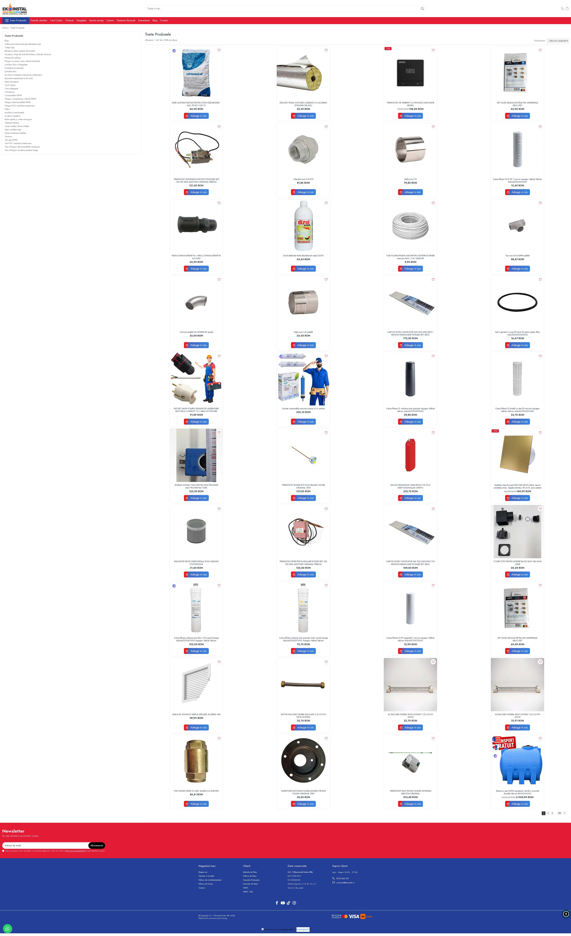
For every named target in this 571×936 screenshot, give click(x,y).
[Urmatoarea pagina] (565, 813)
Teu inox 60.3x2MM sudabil (517, 255)
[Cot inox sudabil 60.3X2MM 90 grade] (196, 302)
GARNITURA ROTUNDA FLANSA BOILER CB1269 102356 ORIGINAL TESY (303, 792)
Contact (164, 20)
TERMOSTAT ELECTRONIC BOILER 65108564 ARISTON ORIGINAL (410, 792)
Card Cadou (56, 20)
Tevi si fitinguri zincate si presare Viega (21, 150)
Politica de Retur (250, 876)
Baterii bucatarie (11, 81)
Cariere (110, 20)
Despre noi (203, 872)
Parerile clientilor (39, 20)
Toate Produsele (18, 20)
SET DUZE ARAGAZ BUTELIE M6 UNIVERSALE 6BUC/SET (517, 104)
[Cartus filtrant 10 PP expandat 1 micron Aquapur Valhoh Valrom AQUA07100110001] (410, 608)
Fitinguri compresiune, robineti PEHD (20, 98)
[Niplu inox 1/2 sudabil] (303, 302)
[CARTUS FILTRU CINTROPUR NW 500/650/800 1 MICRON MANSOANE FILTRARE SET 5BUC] (410, 302)
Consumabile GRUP (13, 95)
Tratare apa (9, 47)
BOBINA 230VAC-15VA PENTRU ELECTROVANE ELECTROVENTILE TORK (196, 486)
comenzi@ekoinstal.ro (345, 882)
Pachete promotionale (14, 68)
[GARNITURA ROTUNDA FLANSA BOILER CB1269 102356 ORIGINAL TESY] (303, 761)
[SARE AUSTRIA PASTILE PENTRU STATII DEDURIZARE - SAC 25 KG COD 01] (196, 73)
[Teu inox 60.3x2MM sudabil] (517, 225)
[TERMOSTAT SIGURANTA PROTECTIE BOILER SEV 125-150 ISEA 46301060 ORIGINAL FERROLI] (196, 149)
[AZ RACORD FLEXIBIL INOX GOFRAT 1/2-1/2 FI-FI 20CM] (517, 684)
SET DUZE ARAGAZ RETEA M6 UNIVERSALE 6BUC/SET (517, 639)
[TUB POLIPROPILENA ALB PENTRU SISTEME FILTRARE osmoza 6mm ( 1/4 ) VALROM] (410, 225)
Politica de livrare (206, 884)
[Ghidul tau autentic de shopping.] (303, 929)
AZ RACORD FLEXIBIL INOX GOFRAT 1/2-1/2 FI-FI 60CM (410, 715)
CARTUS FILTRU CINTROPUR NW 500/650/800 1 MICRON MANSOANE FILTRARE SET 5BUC (410, 333)
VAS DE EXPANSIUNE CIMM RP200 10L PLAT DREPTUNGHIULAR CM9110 (410, 486)
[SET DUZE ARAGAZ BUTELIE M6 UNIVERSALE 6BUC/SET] (517, 73)
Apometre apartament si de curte (19, 78)
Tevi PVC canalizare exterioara (18, 143)
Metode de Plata (250, 872)
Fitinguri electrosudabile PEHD (18, 102)
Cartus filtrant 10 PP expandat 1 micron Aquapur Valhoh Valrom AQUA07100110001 (410, 639)
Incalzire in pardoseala (14, 112)
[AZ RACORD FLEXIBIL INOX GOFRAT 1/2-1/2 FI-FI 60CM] (410, 684)
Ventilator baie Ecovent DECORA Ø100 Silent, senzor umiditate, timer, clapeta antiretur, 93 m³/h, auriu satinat (517, 486)
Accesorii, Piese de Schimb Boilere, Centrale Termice (28, 54)
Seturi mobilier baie (13, 129)
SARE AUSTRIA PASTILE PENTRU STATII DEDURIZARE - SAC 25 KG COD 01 (196, 104)
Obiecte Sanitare (12, 122)
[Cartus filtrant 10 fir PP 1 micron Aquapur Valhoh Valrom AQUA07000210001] (517, 149)
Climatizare (9, 91)
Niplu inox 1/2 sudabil (303, 332)
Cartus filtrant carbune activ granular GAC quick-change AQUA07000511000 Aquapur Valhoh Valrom (303, 639)
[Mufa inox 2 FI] (410, 149)
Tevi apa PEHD (11, 139)
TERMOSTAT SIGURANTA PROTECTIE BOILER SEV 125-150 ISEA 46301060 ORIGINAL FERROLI (196, 180)
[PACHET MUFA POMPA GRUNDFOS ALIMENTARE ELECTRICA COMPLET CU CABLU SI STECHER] (196, 378)
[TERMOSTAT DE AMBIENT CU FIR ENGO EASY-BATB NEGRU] (410, 73)
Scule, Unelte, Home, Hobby (17, 126)
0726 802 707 (342, 878)
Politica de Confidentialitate (75, 851)
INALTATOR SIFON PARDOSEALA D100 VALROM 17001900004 (196, 562)
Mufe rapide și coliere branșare (18, 119)
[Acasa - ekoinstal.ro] (17, 8)
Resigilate (81, 20)
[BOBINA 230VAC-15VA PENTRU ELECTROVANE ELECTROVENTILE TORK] (196, 455)
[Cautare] (422, 8)
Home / (6, 27)
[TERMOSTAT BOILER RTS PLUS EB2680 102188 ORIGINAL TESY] (303, 455)
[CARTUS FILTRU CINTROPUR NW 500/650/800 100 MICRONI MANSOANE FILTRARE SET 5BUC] (410, 531)
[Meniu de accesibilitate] (566, 914)
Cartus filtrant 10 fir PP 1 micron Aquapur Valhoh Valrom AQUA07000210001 (517, 180)
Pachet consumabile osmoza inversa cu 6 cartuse (303, 408)
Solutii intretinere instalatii (15, 133)
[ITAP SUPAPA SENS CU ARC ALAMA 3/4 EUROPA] (196, 761)
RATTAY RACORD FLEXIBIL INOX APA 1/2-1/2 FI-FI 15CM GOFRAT (303, 715)
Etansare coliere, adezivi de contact (20, 50)
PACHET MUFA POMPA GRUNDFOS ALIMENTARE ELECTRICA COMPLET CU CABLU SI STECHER (196, 410)
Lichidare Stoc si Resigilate (16, 64)
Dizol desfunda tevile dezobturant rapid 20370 (303, 255)
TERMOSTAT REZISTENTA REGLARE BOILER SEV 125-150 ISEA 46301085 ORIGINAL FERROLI (303, 562)
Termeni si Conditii (206, 876)
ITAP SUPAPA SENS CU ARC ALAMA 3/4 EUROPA (196, 791)
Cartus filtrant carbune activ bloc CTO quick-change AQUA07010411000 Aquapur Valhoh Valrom (196, 639)
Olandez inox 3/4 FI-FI (303, 179)
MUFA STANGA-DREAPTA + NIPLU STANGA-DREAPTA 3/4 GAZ (196, 257)
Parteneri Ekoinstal (126, 20)
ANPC (245, 888)
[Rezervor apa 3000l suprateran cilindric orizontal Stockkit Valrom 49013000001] (517, 761)
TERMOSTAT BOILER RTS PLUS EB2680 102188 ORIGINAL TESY (303, 486)
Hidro (7, 109)
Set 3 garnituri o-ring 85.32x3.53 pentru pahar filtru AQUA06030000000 (517, 333)
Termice (8, 136)
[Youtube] (282, 903)
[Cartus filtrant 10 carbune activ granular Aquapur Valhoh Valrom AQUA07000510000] (410, 378)
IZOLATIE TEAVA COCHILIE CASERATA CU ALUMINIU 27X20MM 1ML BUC (303, 104)
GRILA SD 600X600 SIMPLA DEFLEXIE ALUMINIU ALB (196, 714)
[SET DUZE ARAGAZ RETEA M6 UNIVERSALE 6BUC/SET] (517, 608)
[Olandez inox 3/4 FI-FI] (303, 149)
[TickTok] (288, 903)
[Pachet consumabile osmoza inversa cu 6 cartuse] (303, 378)
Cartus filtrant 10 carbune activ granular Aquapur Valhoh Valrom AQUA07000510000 (410, 410)
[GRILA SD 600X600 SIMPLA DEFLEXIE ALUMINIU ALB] (196, 684)
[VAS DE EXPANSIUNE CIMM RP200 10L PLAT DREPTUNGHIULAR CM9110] (410, 455)
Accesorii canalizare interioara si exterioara (23, 74)
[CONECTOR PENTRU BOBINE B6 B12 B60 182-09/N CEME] (517, 531)
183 (559, 813)
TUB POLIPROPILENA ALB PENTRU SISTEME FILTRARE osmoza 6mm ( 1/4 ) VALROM (410, 257)
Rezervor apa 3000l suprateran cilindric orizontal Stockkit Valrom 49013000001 (517, 792)
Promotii (70, 20)
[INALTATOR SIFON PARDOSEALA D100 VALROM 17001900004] (196, 531)
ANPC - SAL (248, 891)
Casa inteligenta (11, 88)
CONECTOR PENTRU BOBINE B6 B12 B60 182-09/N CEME (518, 562)
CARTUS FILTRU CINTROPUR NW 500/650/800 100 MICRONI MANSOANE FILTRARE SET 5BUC (410, 562)
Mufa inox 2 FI (410, 179)
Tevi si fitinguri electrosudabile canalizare (22, 146)
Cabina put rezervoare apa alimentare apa (23, 44)
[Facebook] (276, 903)
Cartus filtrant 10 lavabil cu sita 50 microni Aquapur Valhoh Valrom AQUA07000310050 (517, 410)
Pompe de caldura (13, 57)
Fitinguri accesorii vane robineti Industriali (22, 61)
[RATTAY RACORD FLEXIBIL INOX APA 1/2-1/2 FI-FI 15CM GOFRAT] (303, 684)
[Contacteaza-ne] (562, 8)
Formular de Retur (250, 884)
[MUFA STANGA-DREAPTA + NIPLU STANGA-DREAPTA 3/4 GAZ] (196, 225)
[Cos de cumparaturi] (567, 8)
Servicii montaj (96, 20)
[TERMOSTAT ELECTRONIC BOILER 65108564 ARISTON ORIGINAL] (410, 761)
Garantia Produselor (251, 880)
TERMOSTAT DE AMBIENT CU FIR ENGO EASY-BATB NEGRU (410, 104)
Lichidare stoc (11, 71)
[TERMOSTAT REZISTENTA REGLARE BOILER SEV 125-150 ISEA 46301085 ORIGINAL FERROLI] (303, 531)
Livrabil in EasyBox (12, 115)
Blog (155, 20)
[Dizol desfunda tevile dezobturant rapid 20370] (303, 225)
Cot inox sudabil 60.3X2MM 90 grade (196, 332)
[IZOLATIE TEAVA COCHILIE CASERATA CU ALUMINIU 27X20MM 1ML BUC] (303, 73)
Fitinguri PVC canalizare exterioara (20, 105)
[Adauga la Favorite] (219, 50)
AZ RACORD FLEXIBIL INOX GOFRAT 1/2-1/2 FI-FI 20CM (517, 715)
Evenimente (144, 20)
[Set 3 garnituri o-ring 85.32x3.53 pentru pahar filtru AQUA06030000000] (517, 302)
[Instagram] (294, 903)
